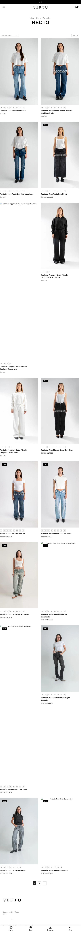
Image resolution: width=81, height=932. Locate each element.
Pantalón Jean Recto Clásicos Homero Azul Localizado (56, 112)
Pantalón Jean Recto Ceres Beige (54, 870)
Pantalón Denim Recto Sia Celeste (13, 789)
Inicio (32, 18)
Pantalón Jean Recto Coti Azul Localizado (16, 194)
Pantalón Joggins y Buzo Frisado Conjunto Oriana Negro (54, 276)
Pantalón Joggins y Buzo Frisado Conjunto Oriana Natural (13, 451)
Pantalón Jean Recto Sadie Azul (13, 111)
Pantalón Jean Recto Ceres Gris (13, 870)
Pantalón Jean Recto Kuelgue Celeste (56, 533)
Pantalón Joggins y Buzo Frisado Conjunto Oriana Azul (13, 368)
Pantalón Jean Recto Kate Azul (12, 533)
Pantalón (46, 18)
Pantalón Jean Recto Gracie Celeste (14, 614)
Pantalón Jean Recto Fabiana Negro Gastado (55, 699)
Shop (38, 18)
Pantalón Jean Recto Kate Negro (54, 194)
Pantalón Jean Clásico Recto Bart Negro (57, 450)
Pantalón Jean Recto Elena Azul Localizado (54, 615)
